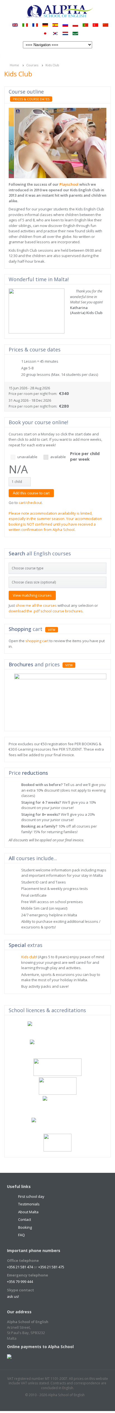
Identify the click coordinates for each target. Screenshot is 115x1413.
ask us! (13, 1296)
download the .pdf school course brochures (46, 611)
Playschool (68, 184)
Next (103, 92)
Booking (25, 1227)
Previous (97, 92)
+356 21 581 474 (20, 1266)
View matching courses (32, 595)
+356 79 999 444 (20, 1281)
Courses (32, 65)
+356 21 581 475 (51, 1266)
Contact (24, 1219)
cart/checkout (30, 502)
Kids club (28, 956)
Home (14, 65)
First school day (31, 1196)
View (51, 630)
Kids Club (52, 65)
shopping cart (37, 640)
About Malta (28, 1211)
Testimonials (29, 1204)
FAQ (21, 1234)
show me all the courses (36, 605)
